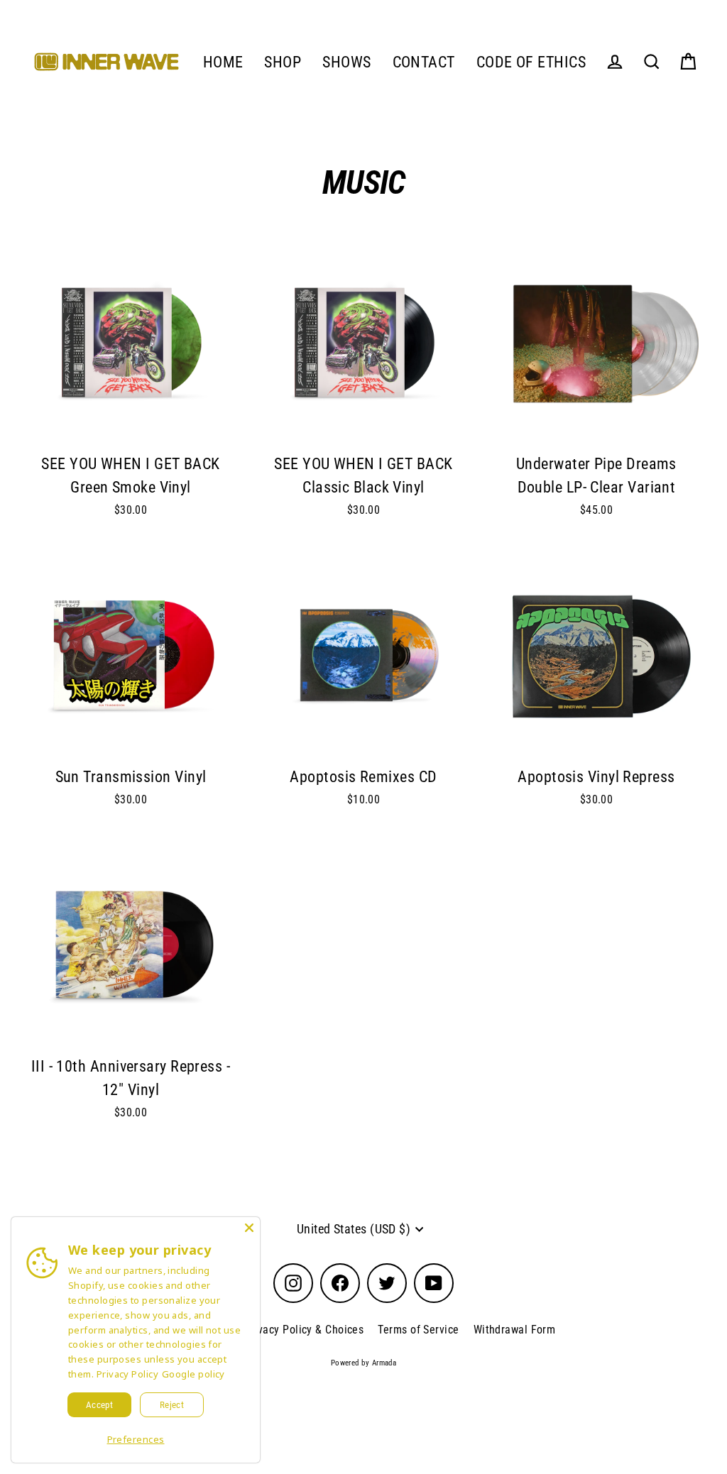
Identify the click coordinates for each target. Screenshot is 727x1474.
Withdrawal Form (515, 1329)
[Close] (249, 1228)
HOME (223, 62)
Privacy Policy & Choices (304, 1329)
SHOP (282, 62)
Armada (384, 1363)
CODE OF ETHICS (531, 62)
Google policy (193, 1374)
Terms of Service (418, 1329)
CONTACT (424, 62)
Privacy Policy (127, 1374)
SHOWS (346, 62)
